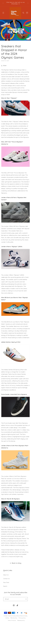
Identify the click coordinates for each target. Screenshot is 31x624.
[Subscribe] (26, 599)
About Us (6, 575)
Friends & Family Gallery (13, 615)
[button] (3, 13)
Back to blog (16, 563)
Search (5, 586)
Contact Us (6, 578)
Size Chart (6, 582)
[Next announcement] (28, 3)
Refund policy (14, 618)
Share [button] (4, 65)
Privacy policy (22, 618)
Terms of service (12, 620)
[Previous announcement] (3, 3)
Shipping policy (21, 620)
